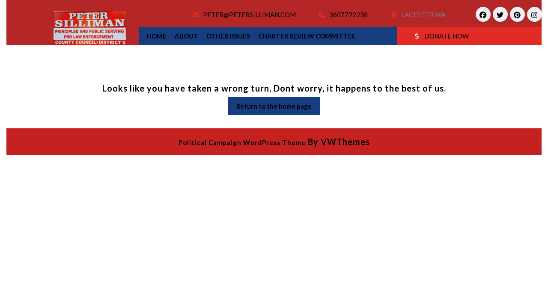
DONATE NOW (446, 36)
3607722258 (348, 14)
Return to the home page (278, 108)
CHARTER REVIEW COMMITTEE (307, 36)
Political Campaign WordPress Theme (242, 142)
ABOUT (186, 36)
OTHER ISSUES (228, 36)
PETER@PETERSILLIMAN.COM (249, 14)
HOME (157, 36)
